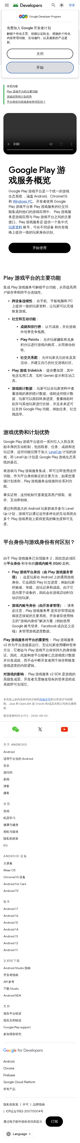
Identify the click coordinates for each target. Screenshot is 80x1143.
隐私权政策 (10, 838)
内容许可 (45, 699)
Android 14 (10, 929)
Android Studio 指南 (17, 968)
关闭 (40, 54)
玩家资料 (15, 227)
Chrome (8, 1068)
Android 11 (10, 950)
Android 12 (10, 943)
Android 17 (10, 909)
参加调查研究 (12, 1034)
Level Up (55, 452)
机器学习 (9, 818)
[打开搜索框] (53, 5)
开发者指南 (10, 975)
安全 (6, 766)
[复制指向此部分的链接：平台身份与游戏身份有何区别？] (7, 549)
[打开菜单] (7, 5)
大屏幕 (7, 863)
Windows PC (23, 201)
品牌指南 (39, 1104)
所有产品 (9, 1089)
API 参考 (8, 982)
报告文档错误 (12, 1020)
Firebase (9, 1075)
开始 (40, 67)
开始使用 (40, 248)
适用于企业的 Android (18, 759)
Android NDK (12, 995)
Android (9, 752)
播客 (6, 793)
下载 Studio (11, 989)
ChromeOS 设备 (14, 877)
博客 (6, 786)
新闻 (6, 779)
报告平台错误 (12, 1013)
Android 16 (10, 916)
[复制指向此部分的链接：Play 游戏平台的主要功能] (65, 278)
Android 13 (10, 936)
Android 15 (10, 922)
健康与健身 (10, 825)
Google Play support (17, 1027)
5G (5, 845)
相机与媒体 (10, 832)
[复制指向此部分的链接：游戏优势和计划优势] (53, 432)
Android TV (11, 891)
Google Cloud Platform (19, 1082)
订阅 (54, 1121)
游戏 (6, 811)
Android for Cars (14, 884)
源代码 (7, 772)
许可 (26, 1104)
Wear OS (9, 870)
